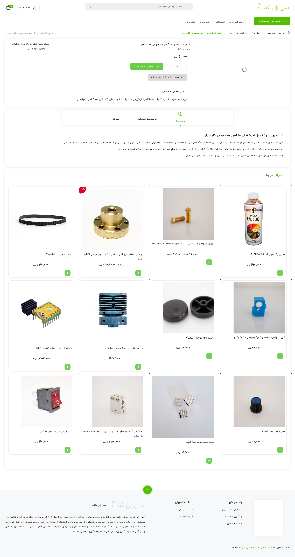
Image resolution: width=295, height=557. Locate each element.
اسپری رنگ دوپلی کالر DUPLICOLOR (268, 254)
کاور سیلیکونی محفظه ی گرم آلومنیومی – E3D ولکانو (259, 337)
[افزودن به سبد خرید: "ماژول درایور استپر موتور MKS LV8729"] (68, 367)
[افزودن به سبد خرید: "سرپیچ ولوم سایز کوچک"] (280, 450)
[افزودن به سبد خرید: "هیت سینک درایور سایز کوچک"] (209, 461)
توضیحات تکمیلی (147, 119)
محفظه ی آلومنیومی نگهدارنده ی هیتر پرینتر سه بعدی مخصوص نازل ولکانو (112, 434)
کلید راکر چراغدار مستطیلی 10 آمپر (56, 431)
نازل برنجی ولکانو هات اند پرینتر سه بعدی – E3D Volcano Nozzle (183, 243)
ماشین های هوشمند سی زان (257, 547)
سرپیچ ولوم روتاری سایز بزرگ (200, 337)
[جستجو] (89, 7)
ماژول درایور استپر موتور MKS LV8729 (54, 348)
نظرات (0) (114, 119)
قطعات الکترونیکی (235, 33)
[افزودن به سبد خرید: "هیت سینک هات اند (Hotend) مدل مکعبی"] (138, 367)
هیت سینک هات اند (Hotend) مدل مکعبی (123, 348)
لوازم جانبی (255, 33)
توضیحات (180, 121)
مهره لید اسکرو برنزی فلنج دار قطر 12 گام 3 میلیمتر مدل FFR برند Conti (112, 257)
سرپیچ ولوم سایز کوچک (273, 431)
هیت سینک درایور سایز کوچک (200, 442)
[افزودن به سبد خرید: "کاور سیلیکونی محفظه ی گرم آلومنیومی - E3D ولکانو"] (280, 356)
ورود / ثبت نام (25, 7)
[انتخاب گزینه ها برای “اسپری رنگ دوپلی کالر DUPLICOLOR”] (280, 273)
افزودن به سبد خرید (143, 66)
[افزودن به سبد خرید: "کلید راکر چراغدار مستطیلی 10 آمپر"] (68, 450)
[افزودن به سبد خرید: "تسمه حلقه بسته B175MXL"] (68, 273)
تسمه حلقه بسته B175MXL (59, 254)
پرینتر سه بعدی (273, 33)
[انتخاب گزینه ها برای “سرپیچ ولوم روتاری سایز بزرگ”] (209, 356)
